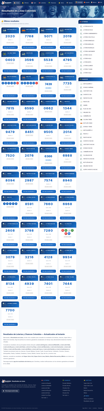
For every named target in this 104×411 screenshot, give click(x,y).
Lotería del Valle (45, 388)
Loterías (42, 3)
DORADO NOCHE (87, 148)
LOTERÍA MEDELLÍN (88, 44)
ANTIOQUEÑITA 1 (87, 83)
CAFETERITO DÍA (87, 91)
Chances (52, 3)
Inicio (16, 3)
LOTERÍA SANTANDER (89, 51)
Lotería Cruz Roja (46, 395)
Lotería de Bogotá (46, 383)
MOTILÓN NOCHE (88, 162)
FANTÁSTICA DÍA (87, 98)
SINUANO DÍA (86, 112)
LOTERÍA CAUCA (87, 55)
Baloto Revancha (88, 390)
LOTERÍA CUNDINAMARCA (90, 33)
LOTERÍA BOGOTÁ (88, 26)
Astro (61, 3)
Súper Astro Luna (88, 385)
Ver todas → (44, 397)
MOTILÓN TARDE (87, 123)
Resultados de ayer (89, 401)
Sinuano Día (66, 393)
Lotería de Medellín (46, 385)
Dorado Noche (66, 385)
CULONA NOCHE (87, 155)
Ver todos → (66, 395)
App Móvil (84, 408)
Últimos (25, 3)
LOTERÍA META (87, 62)
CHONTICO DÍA (87, 94)
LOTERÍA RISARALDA (88, 47)
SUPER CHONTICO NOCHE (90, 169)
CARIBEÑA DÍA (87, 116)
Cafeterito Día (66, 390)
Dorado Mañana (67, 383)
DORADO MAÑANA (88, 87)
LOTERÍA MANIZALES (88, 40)
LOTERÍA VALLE (87, 72)
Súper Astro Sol (88, 383)
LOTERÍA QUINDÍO (88, 65)
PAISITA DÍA (86, 101)
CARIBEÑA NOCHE (88, 151)
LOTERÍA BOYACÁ (88, 30)
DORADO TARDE (87, 126)
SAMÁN (85, 105)
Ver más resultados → (10, 47)
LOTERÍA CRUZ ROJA (89, 37)
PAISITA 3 (85, 133)
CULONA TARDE (87, 119)
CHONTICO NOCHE (88, 141)
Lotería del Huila (45, 393)
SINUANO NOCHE (88, 166)
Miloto (85, 393)
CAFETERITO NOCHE (88, 144)
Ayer (33, 3)
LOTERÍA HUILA (87, 58)
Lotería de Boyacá (46, 390)
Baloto (69, 3)
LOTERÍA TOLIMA (87, 69)
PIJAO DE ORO (87, 108)
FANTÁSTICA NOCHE (88, 158)
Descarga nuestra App (11, 391)
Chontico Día (66, 388)
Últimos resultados (88, 398)
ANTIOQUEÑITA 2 (87, 130)
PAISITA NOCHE (87, 137)
